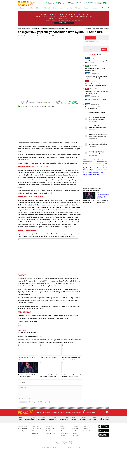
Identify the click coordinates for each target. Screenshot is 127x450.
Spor (54, 8)
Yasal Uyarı (82, 448)
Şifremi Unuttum (87, 431)
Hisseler (73, 418)
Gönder (23, 402)
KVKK (68, 448)
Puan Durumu (64, 418)
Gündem (38, 8)
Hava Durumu (52, 418)
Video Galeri (75, 428)
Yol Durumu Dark (22, 428)
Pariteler (83, 418)
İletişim (50, 448)
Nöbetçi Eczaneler (37, 431)
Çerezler (64, 448)
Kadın (60, 8)
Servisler (30, 8)
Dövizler (62, 428)
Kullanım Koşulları (74, 448)
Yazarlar (86, 8)
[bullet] (41, 402)
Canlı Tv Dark (35, 426)
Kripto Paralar (104, 418)
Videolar (78, 8)
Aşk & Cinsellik (35, 28)
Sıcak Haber (75, 435)
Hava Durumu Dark (23, 426)
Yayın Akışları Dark (37, 428)
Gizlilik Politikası (57, 448)
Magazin (28, 28)
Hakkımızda (45, 448)
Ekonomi (47, 8)
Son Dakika (21, 8)
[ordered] (38, 402)
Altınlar (62, 426)
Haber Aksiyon (21, 28)
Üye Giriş (85, 426)
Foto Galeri (69, 8)
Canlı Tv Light (21, 431)
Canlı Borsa (49, 426)
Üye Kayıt (85, 428)
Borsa (20, 418)
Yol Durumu (92, 418)
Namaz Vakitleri (30, 418)
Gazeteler (95, 8)
